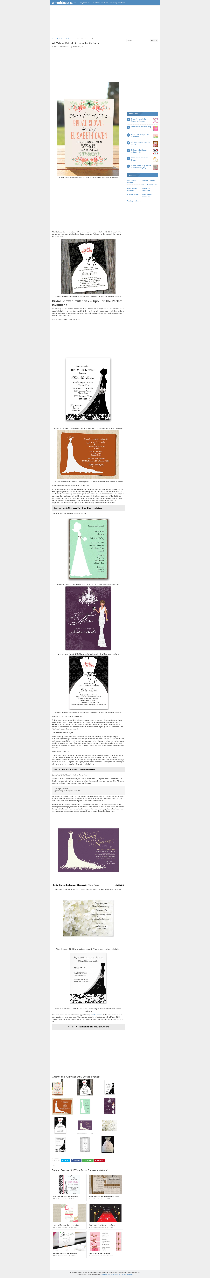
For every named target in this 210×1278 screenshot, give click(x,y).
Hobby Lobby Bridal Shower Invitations (66, 1225)
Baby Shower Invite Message (141, 127)
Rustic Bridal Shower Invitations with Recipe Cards (106, 1196)
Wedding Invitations (117, 3)
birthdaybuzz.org (116, 1274)
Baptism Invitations (149, 180)
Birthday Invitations (100, 3)
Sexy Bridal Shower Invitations (99, 1253)
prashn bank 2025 (127, 1274)
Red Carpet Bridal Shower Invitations (102, 1225)
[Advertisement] (105, 22)
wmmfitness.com (64, 2)
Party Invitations (85, 3)
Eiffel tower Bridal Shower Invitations (65, 1196)
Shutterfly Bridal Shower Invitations (65, 1253)
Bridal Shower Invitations (60, 47)
